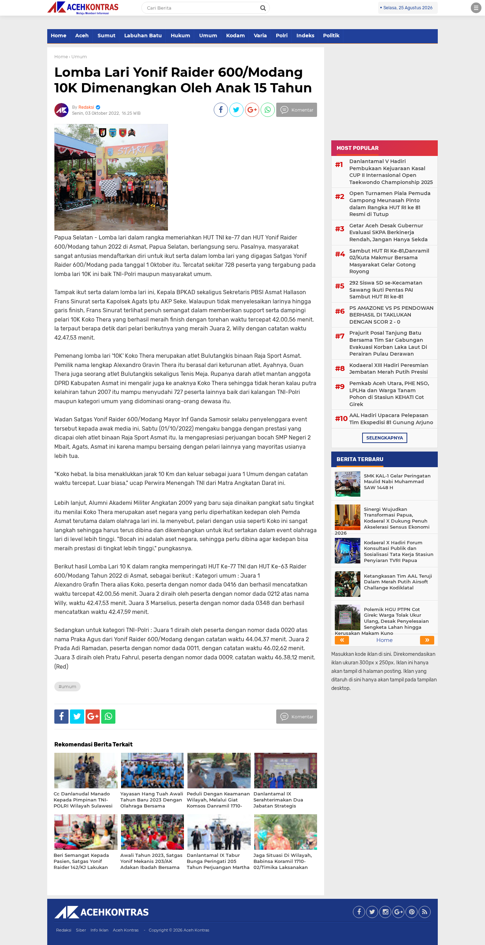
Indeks (305, 35)
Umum (208, 35)
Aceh (82, 35)
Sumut (106, 35)
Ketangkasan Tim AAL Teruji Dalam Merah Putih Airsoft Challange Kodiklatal (398, 582)
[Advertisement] (384, 91)
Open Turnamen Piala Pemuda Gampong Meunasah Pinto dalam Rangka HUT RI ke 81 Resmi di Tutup (390, 203)
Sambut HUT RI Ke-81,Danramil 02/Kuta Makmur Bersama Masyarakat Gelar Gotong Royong (389, 261)
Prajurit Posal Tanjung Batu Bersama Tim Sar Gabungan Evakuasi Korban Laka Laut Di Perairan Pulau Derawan (388, 343)
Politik (331, 35)
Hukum (180, 35)
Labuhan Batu (143, 35)
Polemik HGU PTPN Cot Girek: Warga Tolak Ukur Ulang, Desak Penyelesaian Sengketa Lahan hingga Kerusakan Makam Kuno (382, 621)
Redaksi (63, 930)
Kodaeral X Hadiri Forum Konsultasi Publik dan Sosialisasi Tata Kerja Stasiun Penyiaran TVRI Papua (399, 551)
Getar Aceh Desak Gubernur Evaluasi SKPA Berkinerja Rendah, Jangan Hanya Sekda (388, 232)
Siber (81, 930)
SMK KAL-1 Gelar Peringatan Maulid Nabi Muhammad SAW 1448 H (397, 482)
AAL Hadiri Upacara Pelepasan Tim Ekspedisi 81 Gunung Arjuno (391, 419)
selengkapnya (384, 438)
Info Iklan (99, 930)
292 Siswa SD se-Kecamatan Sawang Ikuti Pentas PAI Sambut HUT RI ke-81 (386, 290)
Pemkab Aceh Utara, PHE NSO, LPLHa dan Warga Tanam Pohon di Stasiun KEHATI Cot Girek (389, 393)
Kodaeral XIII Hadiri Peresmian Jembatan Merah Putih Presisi (389, 369)
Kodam (235, 35)
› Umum (78, 56)
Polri (282, 35)
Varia (260, 35)
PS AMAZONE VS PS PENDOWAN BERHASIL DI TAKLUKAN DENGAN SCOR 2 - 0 (391, 315)
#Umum (67, 686)
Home (58, 35)
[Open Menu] (476, 7)
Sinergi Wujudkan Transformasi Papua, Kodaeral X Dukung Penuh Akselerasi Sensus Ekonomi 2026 (382, 521)
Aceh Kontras (125, 930)
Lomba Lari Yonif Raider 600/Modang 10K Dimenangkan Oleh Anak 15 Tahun (183, 79)
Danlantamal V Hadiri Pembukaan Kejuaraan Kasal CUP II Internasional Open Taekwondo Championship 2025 (391, 171)
